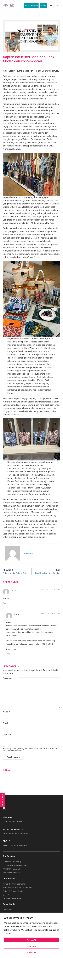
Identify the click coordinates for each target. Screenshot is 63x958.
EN (51, 5)
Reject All (31, 952)
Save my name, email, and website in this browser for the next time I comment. (30, 750)
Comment (8, 678)
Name (6, 712)
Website (7, 735)
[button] (57, 5)
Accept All (31, 940)
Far (12, 590)
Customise (31, 946)
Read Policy (2, 800)
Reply (5, 603)
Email (6, 723)
